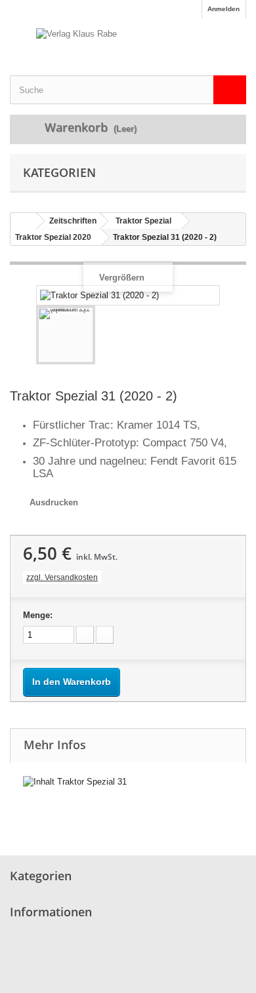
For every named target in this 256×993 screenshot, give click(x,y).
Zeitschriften (72, 220)
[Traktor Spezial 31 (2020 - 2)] (66, 335)
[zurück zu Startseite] (23, 221)
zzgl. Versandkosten (62, 577)
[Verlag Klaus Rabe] (128, 46)
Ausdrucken (54, 502)
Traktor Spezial (143, 220)
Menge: (38, 615)
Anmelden (223, 8)
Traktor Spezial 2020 (53, 237)
